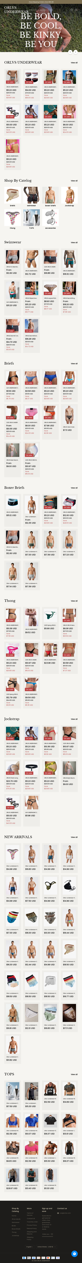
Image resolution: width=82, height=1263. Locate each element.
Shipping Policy (30, 1238)
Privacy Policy (32, 1225)
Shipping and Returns (32, 1233)
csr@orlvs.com (65, 1213)
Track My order (32, 1222)
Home (14, 1216)
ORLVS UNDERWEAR (15, 10)
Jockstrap (15, 1236)
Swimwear (16, 1222)
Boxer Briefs (16, 1229)
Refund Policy (32, 1228)
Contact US (31, 1219)
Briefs (14, 1226)
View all (74, 62)
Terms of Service (30, 1214)
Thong (14, 1232)
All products (16, 1219)
